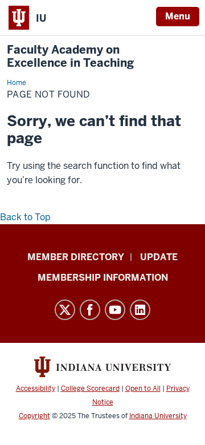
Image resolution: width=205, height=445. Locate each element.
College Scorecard (90, 388)
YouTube (115, 310)
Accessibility (35, 388)
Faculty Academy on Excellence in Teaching (70, 56)
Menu (177, 16)
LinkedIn (140, 310)
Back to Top (25, 217)
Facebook (90, 310)
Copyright (34, 415)
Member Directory (75, 257)
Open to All (143, 388)
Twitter (65, 310)
